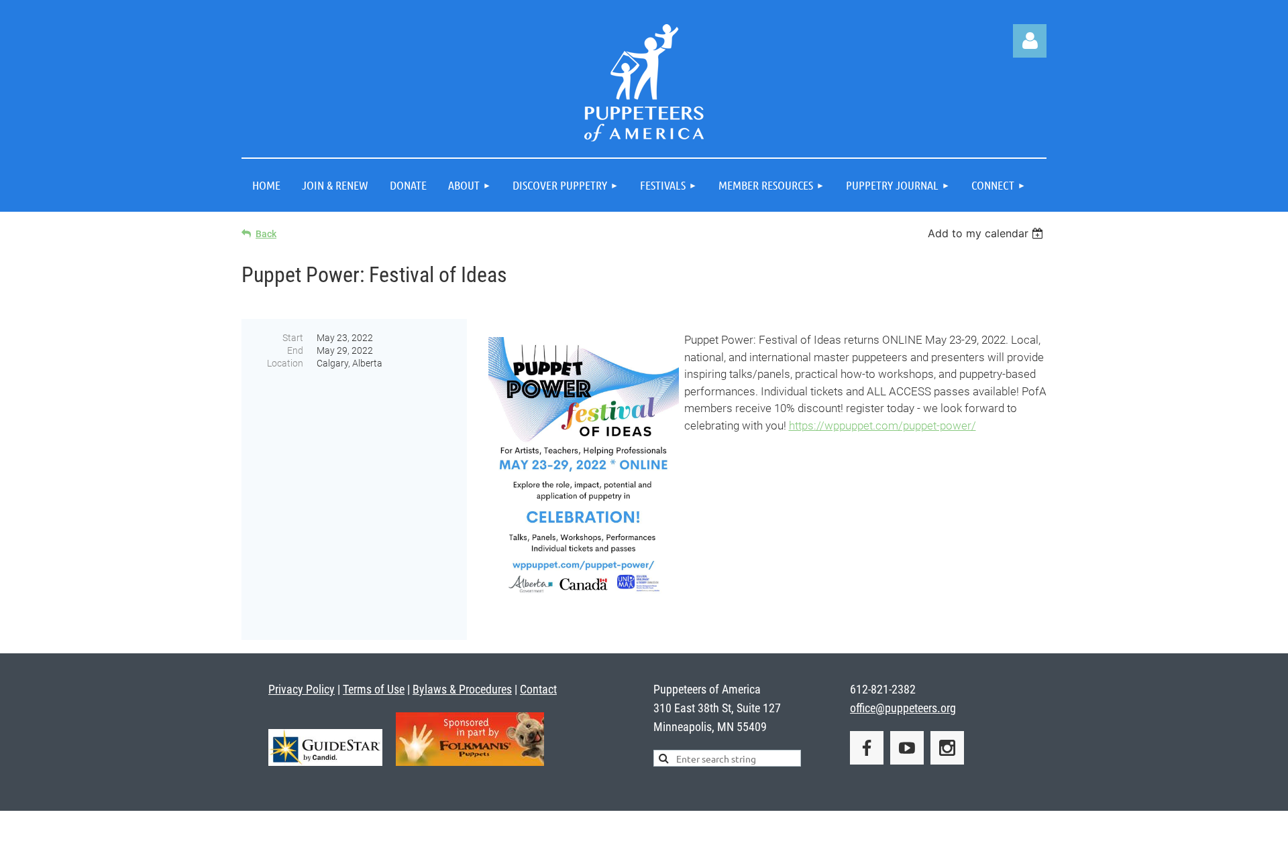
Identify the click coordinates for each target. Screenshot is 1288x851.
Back (266, 233)
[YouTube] (907, 748)
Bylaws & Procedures (462, 689)
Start (292, 337)
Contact (538, 689)
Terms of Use (374, 689)
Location (285, 363)
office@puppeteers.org (903, 708)
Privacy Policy (301, 689)
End (295, 350)
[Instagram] (947, 748)
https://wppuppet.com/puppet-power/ (882, 425)
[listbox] (987, 233)
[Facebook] (866, 748)
